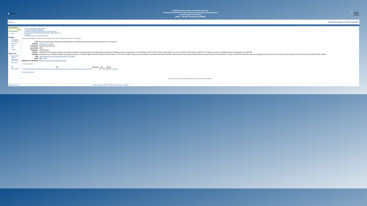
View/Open (115, 69)
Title (12, 47)
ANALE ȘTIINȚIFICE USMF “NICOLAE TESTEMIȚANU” (41, 31)
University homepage (335, 22)
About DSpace (15, 68)
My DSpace (14, 59)
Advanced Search (13, 31)
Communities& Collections (15, 40)
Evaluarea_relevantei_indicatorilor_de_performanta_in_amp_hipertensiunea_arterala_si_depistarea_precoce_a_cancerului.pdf (57, 69)
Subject (13, 49)
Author (13, 45)
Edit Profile (14, 62)
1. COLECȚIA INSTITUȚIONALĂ (34, 30)
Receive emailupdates (15, 56)
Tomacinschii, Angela (46, 44)
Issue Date (14, 43)
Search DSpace (13, 27)
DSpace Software (97, 85)
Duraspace (119, 85)
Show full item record (28, 72)
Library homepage (351, 22)
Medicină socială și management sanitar (36, 35)
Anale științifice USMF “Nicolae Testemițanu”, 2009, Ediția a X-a (43, 33)
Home (12, 33)
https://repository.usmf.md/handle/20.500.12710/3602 (57, 56)
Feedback (126, 85)
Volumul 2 (28, 34)
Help (12, 66)
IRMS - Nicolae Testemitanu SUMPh (35, 28)
